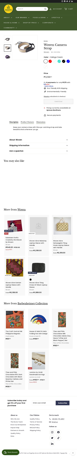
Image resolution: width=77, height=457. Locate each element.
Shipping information (19, 145)
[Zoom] (25, 47)
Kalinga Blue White (46, 67)
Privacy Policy (35, 425)
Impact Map (15, 428)
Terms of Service (36, 422)
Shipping (46, 96)
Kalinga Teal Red (50, 61)
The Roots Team (17, 422)
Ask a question (16, 151)
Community (9, 28)
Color (53, 57)
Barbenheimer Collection (33, 303)
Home (46, 41)
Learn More (49, 86)
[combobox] (32, 9)
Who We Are (15, 419)
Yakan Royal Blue (68, 61)
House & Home (11, 23)
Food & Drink (39, 17)
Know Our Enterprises (18, 425)
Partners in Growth (17, 430)
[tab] (13, 122)
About (7, 17)
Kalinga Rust (55, 61)
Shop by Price (30, 23)
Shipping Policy (35, 430)
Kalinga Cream (46, 61)
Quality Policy (15, 433)
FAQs (12, 436)
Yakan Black (64, 61)
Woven (46, 52)
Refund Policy (35, 428)
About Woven (15, 140)
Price (46, 73)
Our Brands (22, 17)
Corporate (48, 23)
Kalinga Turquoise (59, 61)
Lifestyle (56, 17)
